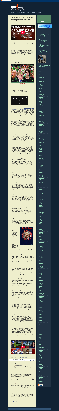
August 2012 (41, 240)
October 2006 (41, 141)
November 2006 (41, 142)
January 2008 (41, 162)
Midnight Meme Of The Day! (43, 36)
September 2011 (41, 225)
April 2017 (40, 320)
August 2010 (41, 206)
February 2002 (41, 84)
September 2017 (41, 327)
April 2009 (40, 183)
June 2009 (40, 186)
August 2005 (41, 121)
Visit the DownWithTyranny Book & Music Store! (44, 65)
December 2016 (41, 314)
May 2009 (40, 185)
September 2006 (41, 139)
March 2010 (41, 199)
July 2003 (40, 104)
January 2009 (41, 179)
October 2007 (41, 158)
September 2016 (41, 310)
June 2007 (40, 152)
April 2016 (40, 303)
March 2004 (41, 112)
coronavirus (15, 357)
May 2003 (40, 101)
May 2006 (40, 134)
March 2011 (41, 216)
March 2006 (41, 131)
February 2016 (41, 300)
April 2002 (40, 87)
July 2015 (40, 290)
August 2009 (41, 189)
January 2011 (41, 213)
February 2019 (41, 351)
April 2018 (40, 337)
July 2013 (40, 256)
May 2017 (40, 321)
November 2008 (41, 176)
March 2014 (41, 267)
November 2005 (41, 125)
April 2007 (40, 149)
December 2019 (41, 365)
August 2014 (41, 274)
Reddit (31, 360)
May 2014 (40, 270)
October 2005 (41, 124)
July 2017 (40, 324)
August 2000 (41, 75)
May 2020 (40, 372)
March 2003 (41, 98)
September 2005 (41, 122)
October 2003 (41, 108)
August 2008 (41, 172)
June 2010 (40, 203)
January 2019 (41, 350)
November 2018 (41, 347)
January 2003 (41, 95)
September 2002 (41, 94)
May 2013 (40, 253)
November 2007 (41, 159)
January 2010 (41, 196)
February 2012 (41, 232)
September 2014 (41, 276)
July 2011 (40, 222)
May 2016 (40, 304)
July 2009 (40, 188)
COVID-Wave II (20, 357)
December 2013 (41, 263)
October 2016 (41, 311)
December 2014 (41, 280)
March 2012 (41, 233)
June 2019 (40, 357)
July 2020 (40, 375)
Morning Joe (25, 357)
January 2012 (41, 230)
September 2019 (41, 361)
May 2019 (40, 355)
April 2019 (40, 354)
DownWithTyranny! (10, 3)
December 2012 (41, 246)
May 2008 (40, 168)
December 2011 (41, 229)
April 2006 (40, 132)
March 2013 (41, 250)
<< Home (11, 404)
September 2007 (41, 156)
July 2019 (40, 358)
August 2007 (41, 155)
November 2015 (41, 296)
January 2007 (41, 145)
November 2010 (41, 210)
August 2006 (41, 138)
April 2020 (40, 371)
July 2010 (40, 205)
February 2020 (41, 368)
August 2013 (41, 257)
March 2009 (41, 182)
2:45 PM (13, 365)
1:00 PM (22, 359)
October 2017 (41, 328)
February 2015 (41, 283)
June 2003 (40, 102)
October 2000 (41, 78)
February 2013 (41, 249)
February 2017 (41, 317)
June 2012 (40, 237)
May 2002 (40, 88)
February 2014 (41, 266)
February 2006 (41, 129)
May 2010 (40, 202)
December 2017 (41, 331)
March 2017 (41, 318)
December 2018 (41, 348)
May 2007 (40, 151)
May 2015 (40, 287)
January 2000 (41, 71)
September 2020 (41, 378)
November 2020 (41, 381)
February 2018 (41, 334)
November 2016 (41, 313)
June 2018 (40, 340)
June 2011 (40, 220)
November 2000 (41, 80)
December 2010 (41, 212)
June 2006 (40, 135)
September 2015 (41, 293)
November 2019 (41, 364)
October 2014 (41, 277)
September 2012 (41, 242)
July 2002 (40, 91)
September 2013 (41, 259)
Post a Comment (14, 401)
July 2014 (40, 273)
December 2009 (41, 195)
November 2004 (41, 114)
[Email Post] (34, 360)
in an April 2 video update (24, 188)
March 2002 (41, 85)
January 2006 (41, 128)
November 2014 (41, 279)
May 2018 (40, 338)
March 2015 (41, 284)
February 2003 (41, 97)
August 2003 (41, 105)
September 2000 (41, 77)
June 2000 (40, 74)
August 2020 (41, 377)
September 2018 (41, 344)
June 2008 (40, 169)
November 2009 (41, 193)
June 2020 (40, 374)
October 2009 (41, 192)
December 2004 (41, 115)
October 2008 (41, 175)
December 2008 (41, 178)
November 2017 (41, 330)
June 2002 (40, 90)
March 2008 (41, 165)
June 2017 (40, 323)
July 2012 (40, 239)
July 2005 (40, 119)
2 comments (26, 360)
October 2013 (41, 260)
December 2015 (41, 297)
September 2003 (41, 107)
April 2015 (40, 286)
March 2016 (41, 301)
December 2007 (41, 161)
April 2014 (40, 269)
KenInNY (42, 21)
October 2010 (41, 209)
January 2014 (41, 264)
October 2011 (41, 226)
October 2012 (41, 243)
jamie (42, 17)
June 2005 (40, 118)
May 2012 (40, 236)
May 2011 (40, 219)
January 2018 (41, 333)
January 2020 (41, 367)
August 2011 (41, 223)
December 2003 (41, 111)
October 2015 (41, 294)
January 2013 (41, 247)
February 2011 (41, 215)
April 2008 (40, 166)
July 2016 (40, 307)
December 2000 (41, 81)
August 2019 (41, 360)
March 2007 (41, 148)
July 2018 (40, 341)
